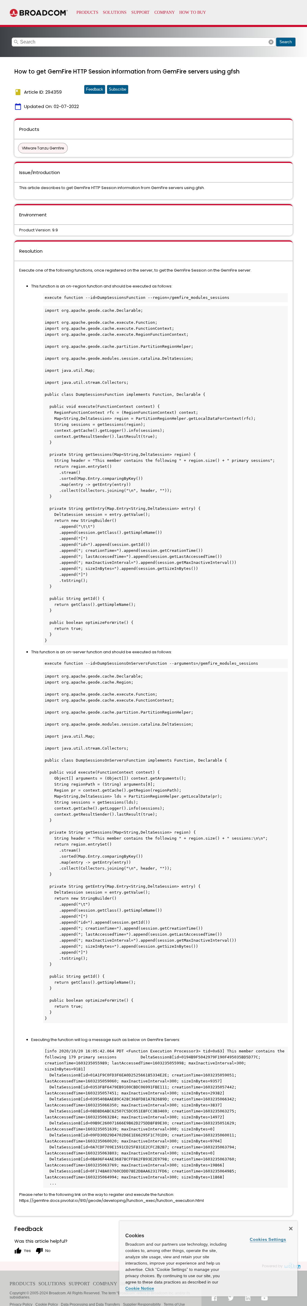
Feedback (94, 89)
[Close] (291, 1228)
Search (285, 42)
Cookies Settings (268, 1239)
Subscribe (117, 89)
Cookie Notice (139, 1288)
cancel (271, 42)
